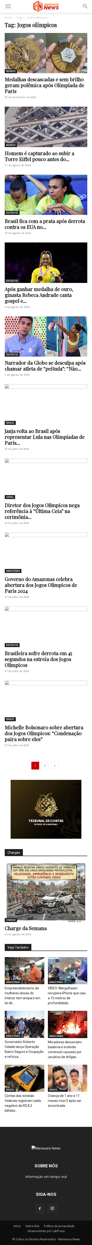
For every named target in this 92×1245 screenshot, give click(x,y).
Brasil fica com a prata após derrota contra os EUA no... (45, 224)
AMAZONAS (13, 570)
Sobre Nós (32, 1226)
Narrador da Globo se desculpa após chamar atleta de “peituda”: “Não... (45, 365)
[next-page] (55, 766)
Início (8, 18)
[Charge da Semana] (46, 892)
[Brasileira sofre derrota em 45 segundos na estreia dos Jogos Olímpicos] (46, 626)
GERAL (10, 497)
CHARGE (11, 920)
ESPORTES (12, 212)
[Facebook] (39, 1208)
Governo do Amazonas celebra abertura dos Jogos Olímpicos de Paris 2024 (41, 585)
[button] (8, 6)
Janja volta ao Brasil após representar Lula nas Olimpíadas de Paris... (45, 436)
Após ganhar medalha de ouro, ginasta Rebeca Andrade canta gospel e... (39, 295)
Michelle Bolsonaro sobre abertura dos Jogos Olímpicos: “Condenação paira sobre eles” (44, 733)
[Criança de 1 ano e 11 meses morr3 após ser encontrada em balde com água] (68, 1078)
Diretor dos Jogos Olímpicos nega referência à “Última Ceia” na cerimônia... (42, 511)
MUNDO (11, 71)
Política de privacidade (59, 1226)
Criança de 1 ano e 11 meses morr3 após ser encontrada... (64, 1101)
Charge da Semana (26, 928)
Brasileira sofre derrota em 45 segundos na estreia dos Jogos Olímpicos (38, 659)
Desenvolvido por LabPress (46, 1231)
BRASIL (10, 422)
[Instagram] (52, 1208)
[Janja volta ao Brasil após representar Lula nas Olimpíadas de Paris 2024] (46, 404)
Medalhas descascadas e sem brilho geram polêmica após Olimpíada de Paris (44, 85)
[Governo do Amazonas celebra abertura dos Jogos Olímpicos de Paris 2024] (46, 552)
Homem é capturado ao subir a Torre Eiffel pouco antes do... (39, 156)
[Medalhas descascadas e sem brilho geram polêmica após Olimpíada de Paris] (46, 53)
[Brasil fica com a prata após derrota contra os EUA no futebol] (46, 195)
